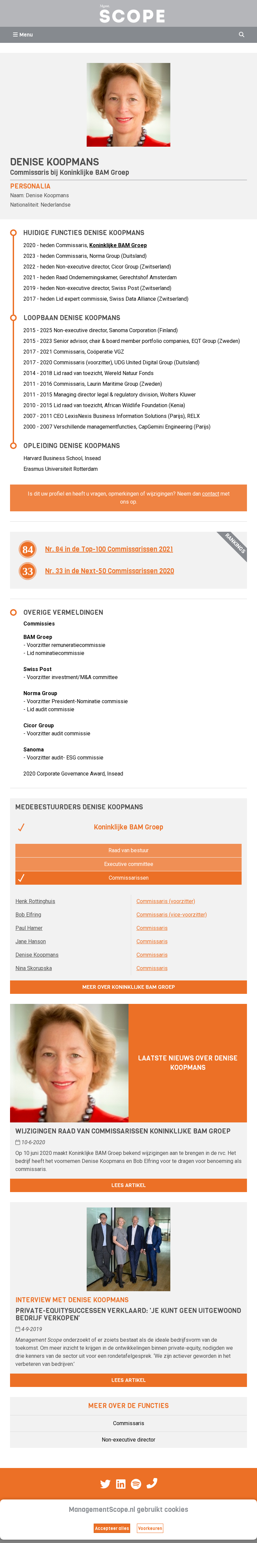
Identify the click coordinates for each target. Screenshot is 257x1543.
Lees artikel (128, 1185)
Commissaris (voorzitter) (166, 901)
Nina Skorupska (33, 968)
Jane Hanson (30, 941)
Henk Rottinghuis (35, 901)
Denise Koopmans (37, 955)
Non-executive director (128, 1440)
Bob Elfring (28, 914)
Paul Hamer (28, 928)
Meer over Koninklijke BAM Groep (128, 986)
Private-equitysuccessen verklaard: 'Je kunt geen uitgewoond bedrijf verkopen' (128, 1314)
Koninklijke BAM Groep (94, 172)
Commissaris (152, 928)
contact (210, 494)
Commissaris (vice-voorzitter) (172, 914)
